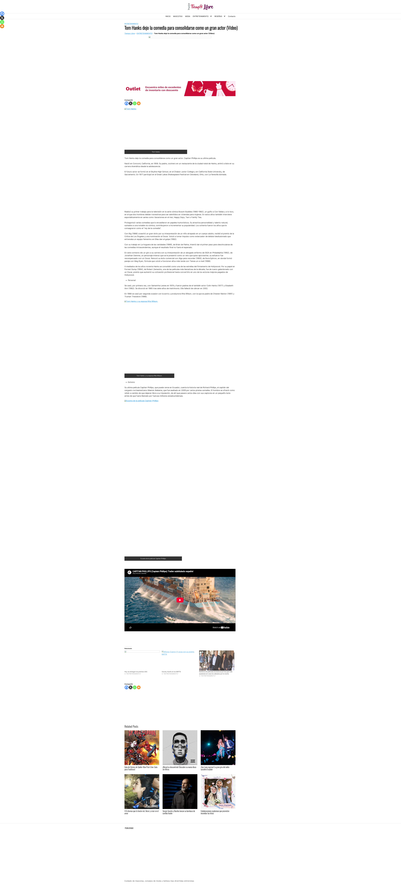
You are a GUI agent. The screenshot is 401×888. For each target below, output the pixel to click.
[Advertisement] (179, 193)
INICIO (168, 16)
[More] (139, 103)
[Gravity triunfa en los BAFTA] (179, 660)
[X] (130, 103)
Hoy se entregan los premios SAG (135, 672)
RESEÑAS (218, 16)
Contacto (231, 16)
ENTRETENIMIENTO (200, 16)
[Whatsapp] (134, 103)
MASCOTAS (177, 16)
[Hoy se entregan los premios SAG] (142, 660)
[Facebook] (126, 103)
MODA (187, 16)
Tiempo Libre (129, 33)
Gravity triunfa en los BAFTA (171, 672)
